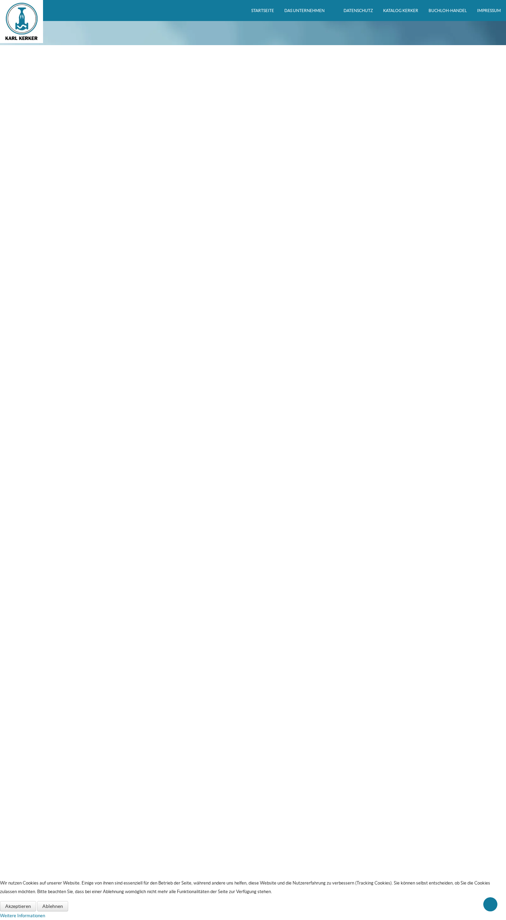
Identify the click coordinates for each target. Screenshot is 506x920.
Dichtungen (26, 779)
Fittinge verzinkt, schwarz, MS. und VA (53, 714)
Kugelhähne (27, 797)
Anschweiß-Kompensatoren (48, 825)
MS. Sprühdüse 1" (32, 769)
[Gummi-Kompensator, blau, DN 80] (253, 394)
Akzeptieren (18, 906)
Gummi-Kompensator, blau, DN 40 (253, 207)
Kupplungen (27, 844)
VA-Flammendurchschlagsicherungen (51, 742)
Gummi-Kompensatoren (44, 816)
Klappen (23, 695)
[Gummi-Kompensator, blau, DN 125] (253, 538)
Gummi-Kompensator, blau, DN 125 (253, 567)
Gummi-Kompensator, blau (47, 835)
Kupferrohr (26, 723)
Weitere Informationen (22, 915)
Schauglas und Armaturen (40, 704)
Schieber (23, 686)
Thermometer (29, 872)
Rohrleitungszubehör (35, 788)
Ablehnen (52, 906)
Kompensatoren (31, 806)
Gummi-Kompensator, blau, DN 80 (253, 423)
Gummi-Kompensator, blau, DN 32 (253, 135)
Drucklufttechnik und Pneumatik (47, 760)
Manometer (27, 862)
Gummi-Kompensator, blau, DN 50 (253, 279)
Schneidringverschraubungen (43, 732)
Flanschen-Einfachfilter (38, 751)
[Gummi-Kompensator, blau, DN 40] (253, 178)
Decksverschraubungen (38, 853)
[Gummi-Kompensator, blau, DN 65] (253, 322)
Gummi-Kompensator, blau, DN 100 (253, 495)
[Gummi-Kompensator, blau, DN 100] (253, 466)
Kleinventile (27, 677)
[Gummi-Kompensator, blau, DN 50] (253, 250)
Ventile (22, 667)
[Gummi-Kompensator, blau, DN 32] (253, 106)
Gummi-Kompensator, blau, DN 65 (253, 351)
